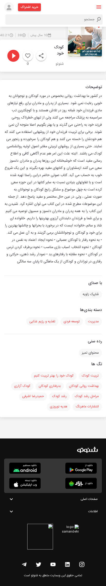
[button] (99, 7)
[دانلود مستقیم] (25, 468)
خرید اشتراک (29, 7)
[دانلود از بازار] (81, 483)
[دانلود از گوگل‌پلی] (81, 468)
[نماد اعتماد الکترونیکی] (40, 537)
